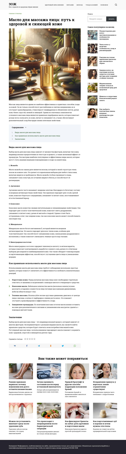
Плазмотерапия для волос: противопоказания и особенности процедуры (107, 35)
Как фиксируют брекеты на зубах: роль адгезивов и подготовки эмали (77, 423)
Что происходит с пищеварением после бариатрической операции (47, 425)
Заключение (20, 139)
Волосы (80, 5)
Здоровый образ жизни (54, 5)
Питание (70, 5)
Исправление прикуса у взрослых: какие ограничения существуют (104, 385)
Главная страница (15, 13)
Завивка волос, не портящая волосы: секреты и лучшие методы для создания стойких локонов (108, 74)
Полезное (104, 5)
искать (111, 19)
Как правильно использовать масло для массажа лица (37, 136)
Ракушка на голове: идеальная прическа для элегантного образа (107, 60)
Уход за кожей (92, 5)
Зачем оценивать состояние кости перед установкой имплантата (49, 384)
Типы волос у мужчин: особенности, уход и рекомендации (107, 47)
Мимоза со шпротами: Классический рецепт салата (108, 98)
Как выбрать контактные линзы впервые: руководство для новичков (107, 113)
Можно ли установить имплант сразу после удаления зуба (19, 423)
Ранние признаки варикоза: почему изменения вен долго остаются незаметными (20, 385)
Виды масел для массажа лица (27, 132)
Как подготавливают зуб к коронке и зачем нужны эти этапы (105, 423)
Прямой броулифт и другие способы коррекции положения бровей (76, 385)
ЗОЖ (12, 4)
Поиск (90, 14)
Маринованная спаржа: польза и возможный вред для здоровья (108, 87)
